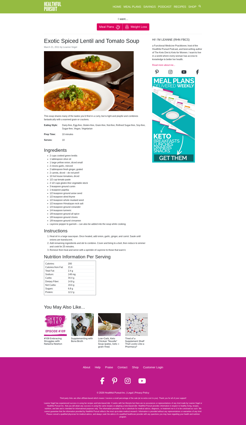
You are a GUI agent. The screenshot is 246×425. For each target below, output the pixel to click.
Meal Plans (132, 6)
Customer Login (153, 367)
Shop (192, 6)
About (86, 367)
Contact (122, 367)
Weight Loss (138, 26)
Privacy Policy (142, 393)
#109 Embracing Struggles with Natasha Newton (53, 341)
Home (117, 6)
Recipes (180, 6)
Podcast (165, 6)
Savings (149, 6)
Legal (130, 393)
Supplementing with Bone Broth (82, 340)
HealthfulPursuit (52, 6)
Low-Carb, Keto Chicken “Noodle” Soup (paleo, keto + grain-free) (108, 342)
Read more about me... (163, 65)
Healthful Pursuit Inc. (115, 393)
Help (98, 367)
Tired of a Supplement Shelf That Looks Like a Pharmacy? (134, 342)
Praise (109, 367)
